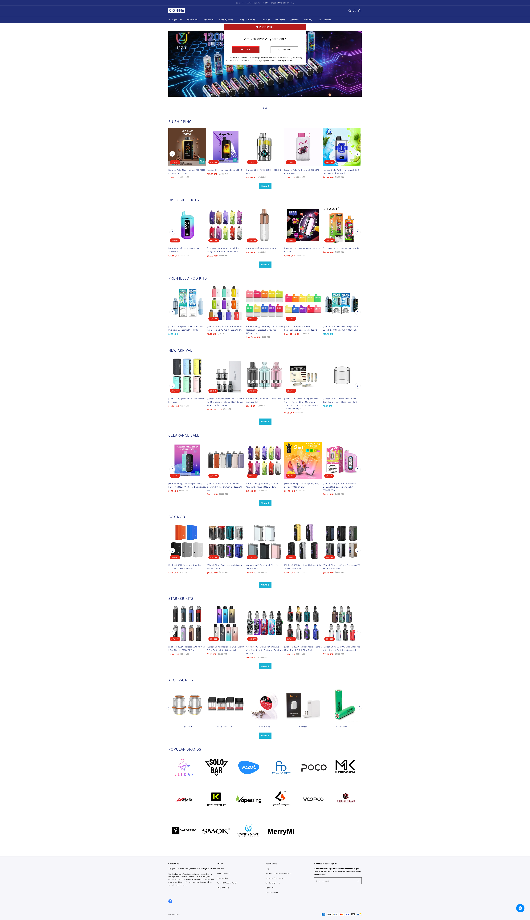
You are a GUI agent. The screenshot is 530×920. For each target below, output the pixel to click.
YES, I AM (245, 49)
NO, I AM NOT (284, 49)
